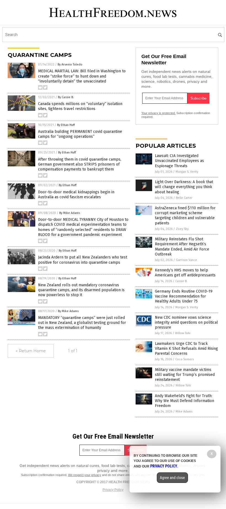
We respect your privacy (84, 475)
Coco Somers (184, 359)
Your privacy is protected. (158, 113)
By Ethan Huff (66, 125)
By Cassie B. (66, 97)
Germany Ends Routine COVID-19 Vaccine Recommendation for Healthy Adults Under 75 (183, 296)
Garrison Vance (186, 260)
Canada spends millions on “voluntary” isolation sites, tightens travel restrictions (80, 106)
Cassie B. (181, 281)
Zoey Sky (182, 229)
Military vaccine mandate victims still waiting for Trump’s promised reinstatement (185, 374)
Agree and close (172, 477)
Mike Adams (184, 411)
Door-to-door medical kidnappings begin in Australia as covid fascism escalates (76, 194)
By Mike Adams (69, 213)
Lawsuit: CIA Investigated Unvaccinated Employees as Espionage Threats (179, 160)
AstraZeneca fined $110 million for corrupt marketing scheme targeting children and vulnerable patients (185, 215)
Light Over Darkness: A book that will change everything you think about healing (184, 187)
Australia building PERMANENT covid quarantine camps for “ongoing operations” (80, 134)
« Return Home (31, 350)
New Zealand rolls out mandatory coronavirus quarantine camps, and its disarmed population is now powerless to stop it (81, 290)
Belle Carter (184, 198)
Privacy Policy (113, 490)
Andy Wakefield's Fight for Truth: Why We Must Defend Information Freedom (184, 401)
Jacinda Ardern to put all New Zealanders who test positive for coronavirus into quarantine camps (82, 260)
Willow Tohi (182, 333)
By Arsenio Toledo (70, 64)
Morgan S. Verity (187, 172)
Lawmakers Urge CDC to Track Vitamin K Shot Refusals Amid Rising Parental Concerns (186, 348)
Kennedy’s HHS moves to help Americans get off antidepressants (185, 272)
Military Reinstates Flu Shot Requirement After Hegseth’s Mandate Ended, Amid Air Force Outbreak (182, 247)
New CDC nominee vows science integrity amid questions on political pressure (186, 322)
